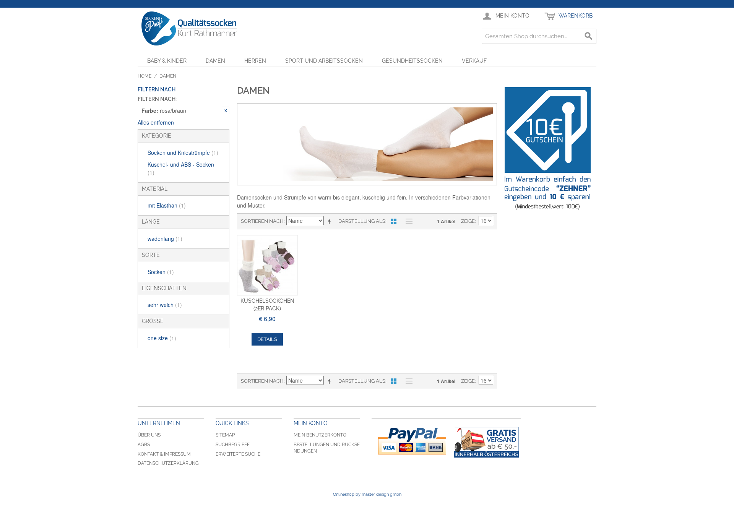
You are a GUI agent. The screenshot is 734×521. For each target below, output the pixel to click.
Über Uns (149, 435)
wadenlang (165, 238)
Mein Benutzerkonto (320, 435)
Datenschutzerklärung (168, 463)
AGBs (144, 444)
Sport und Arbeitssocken (324, 61)
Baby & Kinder (167, 61)
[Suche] (588, 36)
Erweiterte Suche (238, 454)
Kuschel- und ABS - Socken (181, 168)
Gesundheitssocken (412, 61)
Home (144, 76)
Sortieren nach (262, 221)
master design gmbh (381, 494)
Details (267, 339)
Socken (161, 272)
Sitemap (225, 435)
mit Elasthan (167, 205)
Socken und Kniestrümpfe (183, 152)
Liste (407, 221)
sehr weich (165, 304)
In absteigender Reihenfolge (330, 221)
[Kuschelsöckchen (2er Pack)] (267, 265)
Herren (255, 61)
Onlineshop (343, 494)
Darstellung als (361, 221)
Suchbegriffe (233, 444)
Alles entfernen (156, 122)
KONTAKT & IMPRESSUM (164, 454)
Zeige (468, 221)
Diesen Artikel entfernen (225, 110)
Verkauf (474, 61)
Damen (215, 61)
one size (162, 338)
